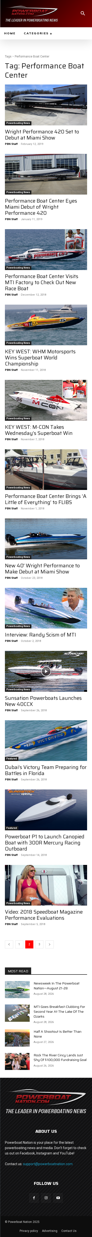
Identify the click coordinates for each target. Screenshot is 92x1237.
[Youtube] (58, 1198)
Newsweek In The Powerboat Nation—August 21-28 (56, 986)
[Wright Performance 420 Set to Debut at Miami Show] (46, 104)
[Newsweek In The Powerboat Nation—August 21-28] (17, 989)
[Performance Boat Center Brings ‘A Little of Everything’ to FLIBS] (46, 469)
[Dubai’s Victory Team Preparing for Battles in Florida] (46, 740)
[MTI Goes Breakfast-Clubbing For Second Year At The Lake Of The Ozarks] (17, 1012)
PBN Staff (11, 144)
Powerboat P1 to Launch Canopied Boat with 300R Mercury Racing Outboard (44, 843)
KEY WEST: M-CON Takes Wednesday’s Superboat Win (39, 430)
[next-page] (49, 944)
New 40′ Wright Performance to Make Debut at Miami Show (42, 569)
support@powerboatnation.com (48, 1164)
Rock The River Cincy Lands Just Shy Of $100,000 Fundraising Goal (60, 1057)
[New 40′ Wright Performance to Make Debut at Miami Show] (46, 538)
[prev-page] (9, 944)
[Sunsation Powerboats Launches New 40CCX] (46, 671)
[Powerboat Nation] (31, 13)
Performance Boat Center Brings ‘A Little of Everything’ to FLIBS (45, 499)
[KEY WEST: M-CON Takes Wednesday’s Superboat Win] (46, 400)
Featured (11, 758)
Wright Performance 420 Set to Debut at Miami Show (42, 135)
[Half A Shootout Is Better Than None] (17, 1037)
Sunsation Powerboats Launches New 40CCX (43, 701)
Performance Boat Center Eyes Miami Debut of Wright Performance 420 (41, 207)
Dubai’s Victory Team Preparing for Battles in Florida (46, 770)
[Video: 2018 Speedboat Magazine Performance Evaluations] (46, 885)
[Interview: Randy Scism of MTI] (46, 608)
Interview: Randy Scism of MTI (40, 635)
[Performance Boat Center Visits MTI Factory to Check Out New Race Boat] (46, 249)
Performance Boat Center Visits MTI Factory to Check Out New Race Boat (41, 282)
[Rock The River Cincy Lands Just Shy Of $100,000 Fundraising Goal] (17, 1061)
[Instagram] (46, 1198)
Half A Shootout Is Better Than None (57, 1034)
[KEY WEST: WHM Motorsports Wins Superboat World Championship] (46, 325)
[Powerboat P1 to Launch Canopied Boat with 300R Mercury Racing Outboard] (46, 809)
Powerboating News (18, 123)
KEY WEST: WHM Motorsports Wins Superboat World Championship (40, 357)
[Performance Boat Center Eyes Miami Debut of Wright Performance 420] (46, 174)
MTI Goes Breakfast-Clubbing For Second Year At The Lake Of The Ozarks (59, 1011)
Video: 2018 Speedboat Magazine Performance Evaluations (44, 915)
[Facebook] (34, 1198)
